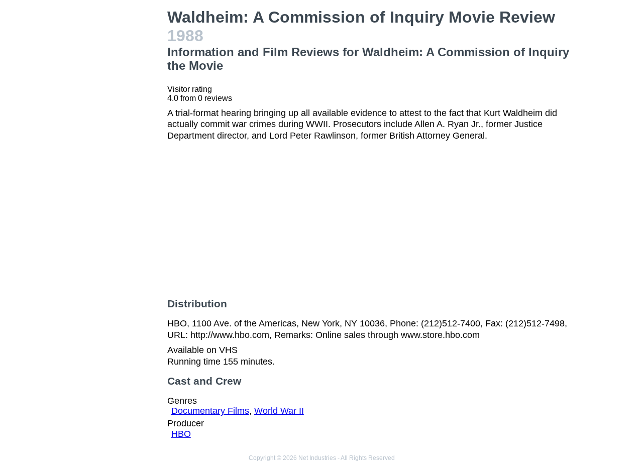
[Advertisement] (112, 158)
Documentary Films (210, 411)
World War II (279, 411)
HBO (181, 434)
